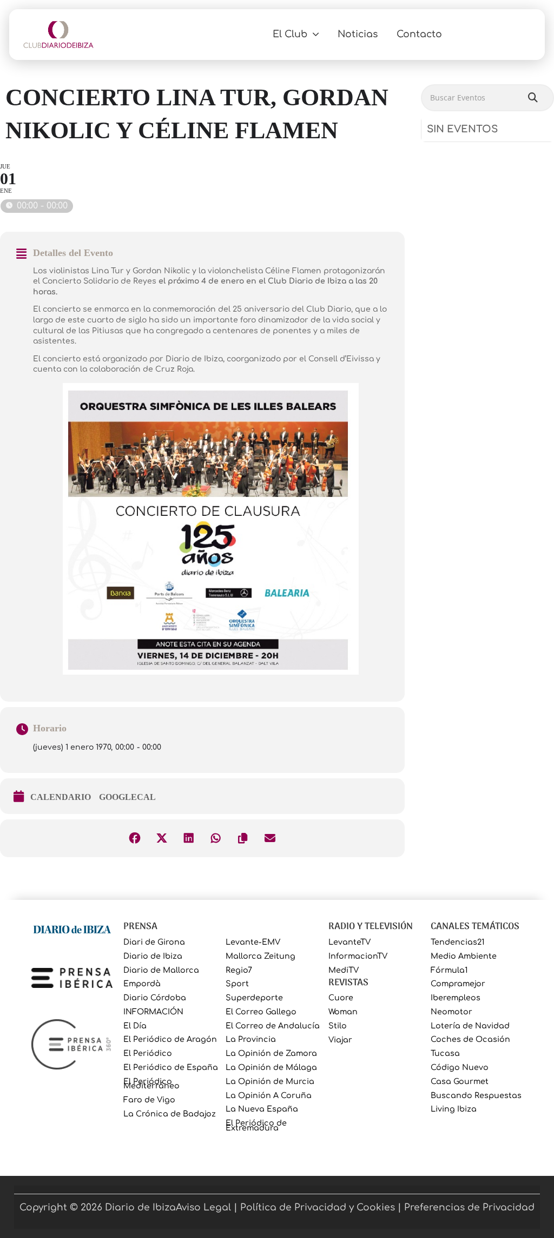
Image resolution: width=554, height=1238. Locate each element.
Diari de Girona (154, 942)
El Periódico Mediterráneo (151, 1083)
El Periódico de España (170, 1067)
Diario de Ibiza (152, 956)
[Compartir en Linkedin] (188, 838)
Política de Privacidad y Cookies (317, 1207)
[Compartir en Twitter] (161, 838)
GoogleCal (127, 797)
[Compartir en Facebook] (134, 838)
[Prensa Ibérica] (72, 977)
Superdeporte (254, 997)
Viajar (340, 1040)
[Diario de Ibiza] (72, 928)
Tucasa (445, 1053)
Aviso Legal (203, 1207)
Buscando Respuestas (476, 1095)
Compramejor (458, 983)
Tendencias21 (457, 942)
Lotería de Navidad (470, 1026)
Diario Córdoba (154, 997)
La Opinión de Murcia (270, 1081)
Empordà (142, 983)
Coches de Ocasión (470, 1039)
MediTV (343, 970)
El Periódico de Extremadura (256, 1125)
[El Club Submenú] (316, 34)
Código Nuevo (460, 1067)
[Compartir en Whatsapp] (215, 838)
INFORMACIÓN (153, 1012)
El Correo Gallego (261, 1012)
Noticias (358, 34)
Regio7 (239, 970)
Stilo (337, 1026)
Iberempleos (455, 997)
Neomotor (451, 1012)
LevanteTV (349, 942)
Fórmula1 (449, 970)
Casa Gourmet (460, 1081)
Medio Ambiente (464, 956)
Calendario (60, 797)
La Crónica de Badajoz (169, 1114)
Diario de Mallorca (161, 970)
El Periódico (147, 1053)
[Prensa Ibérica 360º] (72, 1044)
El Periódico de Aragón (170, 1039)
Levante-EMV (253, 942)
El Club (290, 34)
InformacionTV (357, 956)
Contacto (419, 34)
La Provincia (251, 1039)
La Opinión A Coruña (269, 1095)
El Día (135, 1026)
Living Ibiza (454, 1109)
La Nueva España (262, 1109)
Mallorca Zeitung (260, 956)
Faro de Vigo (149, 1100)
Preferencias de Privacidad (469, 1207)
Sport (237, 983)
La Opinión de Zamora (271, 1053)
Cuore (340, 997)
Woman (343, 1012)
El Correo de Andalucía (273, 1026)
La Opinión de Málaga (271, 1067)
